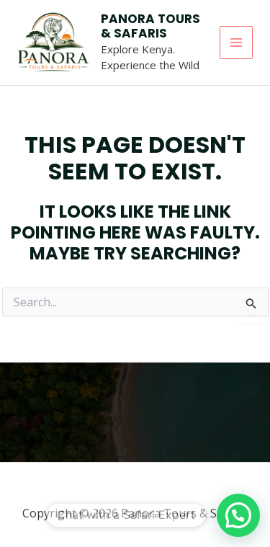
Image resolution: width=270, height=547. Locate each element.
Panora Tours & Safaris (150, 26)
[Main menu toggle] (236, 42)
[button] (238, 515)
